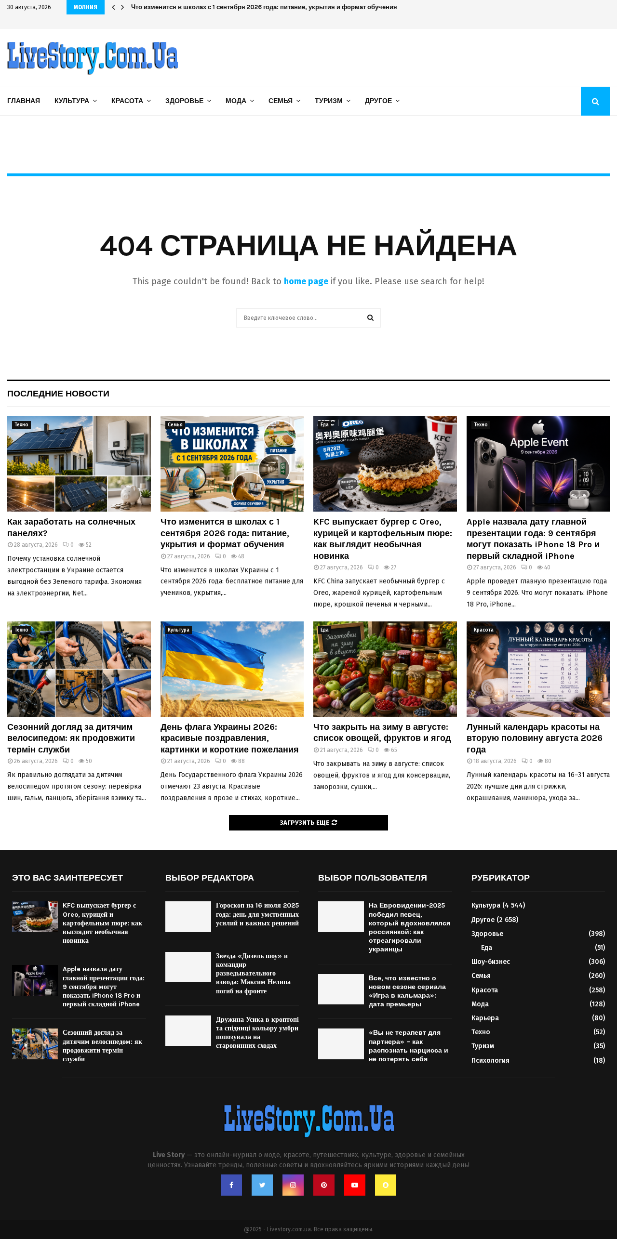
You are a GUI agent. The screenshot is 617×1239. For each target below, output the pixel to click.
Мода (236, 101)
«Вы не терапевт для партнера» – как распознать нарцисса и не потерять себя (408, 1045)
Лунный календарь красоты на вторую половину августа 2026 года (535, 738)
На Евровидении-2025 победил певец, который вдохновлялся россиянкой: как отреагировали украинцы (409, 927)
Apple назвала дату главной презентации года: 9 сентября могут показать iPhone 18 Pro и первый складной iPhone (533, 538)
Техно (21, 425)
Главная (23, 101)
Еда (325, 425)
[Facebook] (231, 1185)
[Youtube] (354, 1185)
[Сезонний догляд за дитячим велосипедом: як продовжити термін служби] (79, 669)
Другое (378, 101)
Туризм (329, 101)
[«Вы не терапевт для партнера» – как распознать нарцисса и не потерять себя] (341, 1043)
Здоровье (184, 101)
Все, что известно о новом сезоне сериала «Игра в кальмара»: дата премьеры (407, 991)
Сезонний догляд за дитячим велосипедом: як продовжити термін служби (71, 738)
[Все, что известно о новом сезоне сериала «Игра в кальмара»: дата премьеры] (341, 989)
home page (306, 281)
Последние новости (58, 393)
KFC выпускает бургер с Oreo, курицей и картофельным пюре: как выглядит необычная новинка (280, 7)
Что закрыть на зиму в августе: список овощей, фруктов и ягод (382, 732)
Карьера (485, 1018)
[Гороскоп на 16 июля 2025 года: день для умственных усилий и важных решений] (188, 916)
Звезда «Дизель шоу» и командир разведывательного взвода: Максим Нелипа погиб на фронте (253, 973)
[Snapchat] (385, 1185)
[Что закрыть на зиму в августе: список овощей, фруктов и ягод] (385, 669)
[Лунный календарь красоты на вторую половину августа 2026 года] (538, 669)
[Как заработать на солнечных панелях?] (79, 464)
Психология (490, 1060)
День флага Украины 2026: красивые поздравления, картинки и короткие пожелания (230, 738)
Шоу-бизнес (490, 962)
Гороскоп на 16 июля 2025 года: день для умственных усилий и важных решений (257, 914)
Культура (71, 101)
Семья (280, 101)
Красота (127, 101)
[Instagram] (293, 1185)
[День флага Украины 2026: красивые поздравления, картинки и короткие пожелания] (232, 669)
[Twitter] (262, 1185)
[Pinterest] (324, 1185)
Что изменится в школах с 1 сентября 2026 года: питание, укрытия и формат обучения (225, 533)
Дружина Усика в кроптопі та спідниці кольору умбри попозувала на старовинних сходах (257, 1032)
